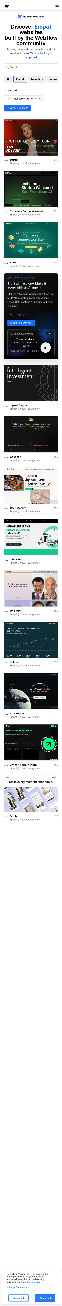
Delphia (14, 662)
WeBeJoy (15, 456)
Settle (13, 262)
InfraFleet (15, 559)
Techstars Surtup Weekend (26, 211)
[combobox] (14, 90)
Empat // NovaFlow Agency (25, 163)
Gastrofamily (18, 508)
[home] (6, 6)
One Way (15, 610)
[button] (17, 315)
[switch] (8, 98)
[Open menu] (57, 5)
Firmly (13, 816)
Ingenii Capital (18, 405)
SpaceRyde (17, 713)
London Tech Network (23, 764)
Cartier (14, 160)
